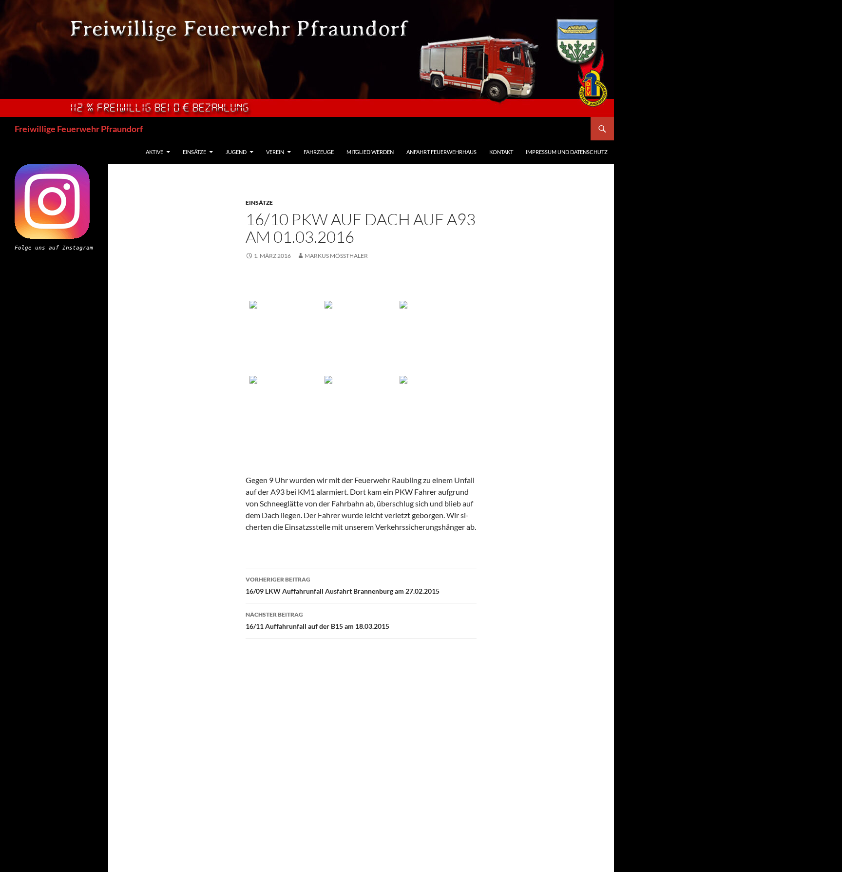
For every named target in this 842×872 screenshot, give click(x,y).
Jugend (236, 152)
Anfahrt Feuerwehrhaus (441, 152)
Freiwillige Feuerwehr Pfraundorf (79, 128)
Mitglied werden (370, 152)
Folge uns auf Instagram (54, 248)
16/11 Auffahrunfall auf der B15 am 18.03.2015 (317, 620)
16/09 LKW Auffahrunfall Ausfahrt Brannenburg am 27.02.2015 (343, 585)
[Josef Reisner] (286, 337)
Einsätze (194, 152)
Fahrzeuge (319, 152)
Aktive (154, 152)
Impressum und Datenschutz (567, 152)
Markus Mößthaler (336, 255)
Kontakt (501, 152)
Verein (275, 152)
